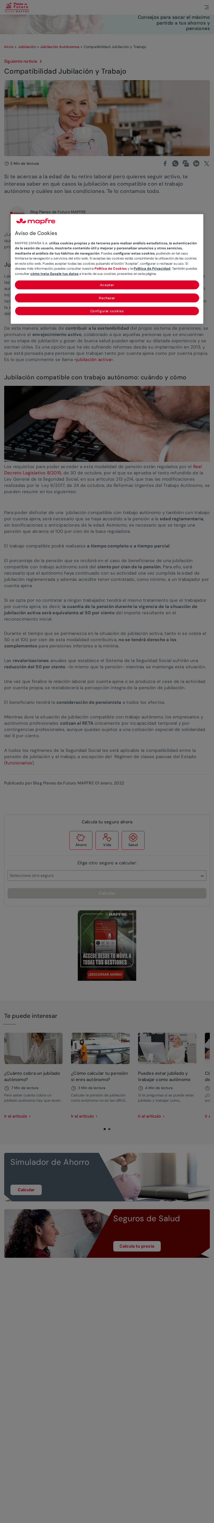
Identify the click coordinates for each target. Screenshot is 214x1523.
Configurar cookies (107, 311)
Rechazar (107, 298)
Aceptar (107, 285)
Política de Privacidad (152, 269)
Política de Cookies (110, 269)
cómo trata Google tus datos (54, 273)
